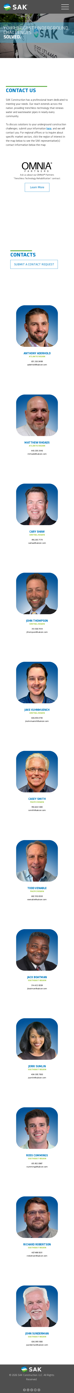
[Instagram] (39, 1390)
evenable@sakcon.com (37, 899)
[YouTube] (35, 1390)
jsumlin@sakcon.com (37, 1077)
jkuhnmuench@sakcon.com (37, 721)
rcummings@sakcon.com (36, 1167)
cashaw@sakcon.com (37, 543)
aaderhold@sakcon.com (37, 365)
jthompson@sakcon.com (37, 632)
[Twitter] (31, 1390)
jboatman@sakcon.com (37, 988)
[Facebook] (24, 1390)
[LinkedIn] (28, 1390)
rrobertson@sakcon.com (37, 1256)
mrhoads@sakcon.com (37, 454)
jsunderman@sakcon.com (37, 1345)
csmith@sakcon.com (37, 810)
